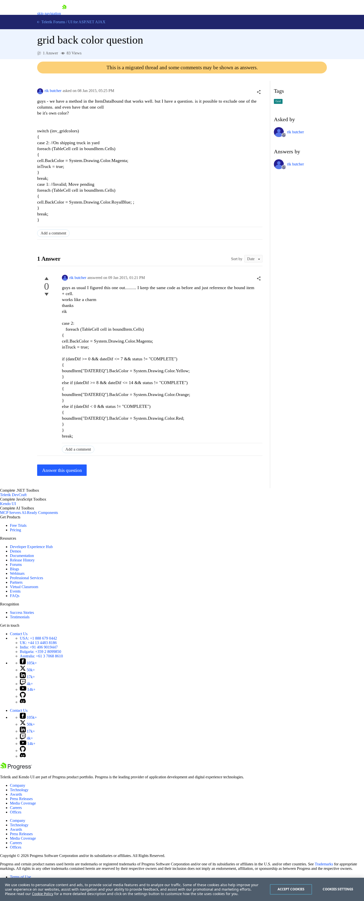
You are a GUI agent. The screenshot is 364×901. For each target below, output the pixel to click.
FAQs (14, 596)
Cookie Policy (42, 893)
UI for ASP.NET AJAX (86, 22)
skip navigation (49, 13)
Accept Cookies (291, 889)
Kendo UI (8, 504)
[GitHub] (23, 696)
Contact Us (18, 634)
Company (17, 785)
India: (39, 647)
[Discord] (23, 702)
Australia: (41, 656)
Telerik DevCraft (13, 495)
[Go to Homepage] (64, 13)
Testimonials (19, 617)
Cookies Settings (338, 889)
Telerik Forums (52, 22)
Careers (16, 808)
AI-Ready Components (40, 512)
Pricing (15, 530)
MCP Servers (10, 512)
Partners (16, 582)
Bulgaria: (40, 651)
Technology (19, 790)
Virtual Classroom (24, 587)
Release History (22, 560)
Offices (15, 812)
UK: (38, 643)
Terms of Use (20, 877)
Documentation (22, 556)
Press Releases (21, 799)
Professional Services (26, 578)
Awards (16, 794)
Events (15, 591)
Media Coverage (23, 803)
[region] (182, 889)
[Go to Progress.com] (16, 768)
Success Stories (22, 612)
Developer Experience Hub (31, 547)
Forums (16, 564)
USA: (38, 638)
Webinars (17, 573)
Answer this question (62, 470)
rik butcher (53, 91)
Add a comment (53, 233)
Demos (15, 551)
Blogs (14, 569)
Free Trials (18, 525)
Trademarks (324, 864)
